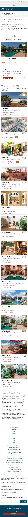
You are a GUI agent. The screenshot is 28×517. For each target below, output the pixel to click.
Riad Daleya (6, 356)
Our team (14, 431)
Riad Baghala (7, 232)
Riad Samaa (6, 158)
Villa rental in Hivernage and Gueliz (14, 469)
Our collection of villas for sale (14, 449)
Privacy (14, 442)
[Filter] (20, 13)
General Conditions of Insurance (14, 445)
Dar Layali (6, 257)
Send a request (8, 78)
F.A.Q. (14, 440)
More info (14, 4)
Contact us (14, 514)
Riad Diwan (6, 207)
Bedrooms (19, 39)
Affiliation (9, 508)
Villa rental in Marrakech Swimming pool (14, 460)
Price (14, 39)
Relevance (8, 39)
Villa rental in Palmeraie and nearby (14, 456)
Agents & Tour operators (14, 447)
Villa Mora (6, 306)
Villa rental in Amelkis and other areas (14, 471)
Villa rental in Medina (14, 465)
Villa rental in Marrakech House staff (14, 458)
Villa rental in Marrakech (14, 455)
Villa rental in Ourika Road (14, 467)
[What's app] (24, 78)
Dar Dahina (6, 182)
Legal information (17, 508)
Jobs (14, 436)
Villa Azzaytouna (9, 58)
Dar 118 (5, 108)
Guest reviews (14, 435)
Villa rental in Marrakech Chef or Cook (14, 464)
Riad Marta (6, 281)
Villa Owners (14, 507)
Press (14, 438)
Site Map (21, 507)
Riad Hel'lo (6, 331)
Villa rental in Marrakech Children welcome (14, 462)
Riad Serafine (7, 133)
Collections (14, 429)
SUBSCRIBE (23, 501)
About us (14, 433)
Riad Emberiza (7, 380)
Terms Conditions (14, 444)
